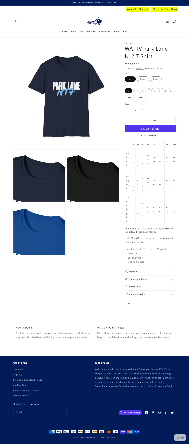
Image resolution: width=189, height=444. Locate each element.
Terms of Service (21, 395)
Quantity (128, 104)
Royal (143, 79)
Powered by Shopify (107, 437)
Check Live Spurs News (165, 9)
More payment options (150, 136)
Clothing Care (19, 385)
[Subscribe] (63, 412)
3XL (131, 98)
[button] (16, 21)
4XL (142, 98)
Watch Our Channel (137, 9)
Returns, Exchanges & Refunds (27, 379)
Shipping (140, 68)
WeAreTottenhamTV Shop (90, 437)
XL (155, 90)
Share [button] (131, 303)
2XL (166, 90)
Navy (130, 79)
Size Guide (18, 369)
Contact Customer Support (26, 390)
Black (156, 79)
